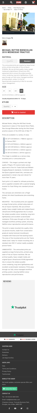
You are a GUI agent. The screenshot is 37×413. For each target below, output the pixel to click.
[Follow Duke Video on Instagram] (27, 408)
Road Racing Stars (19, 7)
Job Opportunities (8, 358)
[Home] (18, 3)
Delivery (4, 355)
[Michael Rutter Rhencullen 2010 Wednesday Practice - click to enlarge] (18, 34)
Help (3, 366)
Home (4, 7)
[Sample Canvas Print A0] (4, 43)
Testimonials (6, 374)
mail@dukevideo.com (13, 399)
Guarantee (5, 352)
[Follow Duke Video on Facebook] (9, 408)
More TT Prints (18, 9)
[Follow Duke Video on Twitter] (21, 408)
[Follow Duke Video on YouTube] (15, 408)
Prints (9, 7)
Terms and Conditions (9, 368)
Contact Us (5, 349)
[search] (11, 2)
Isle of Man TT (8, 9)
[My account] (25, 2)
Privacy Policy (6, 371)
